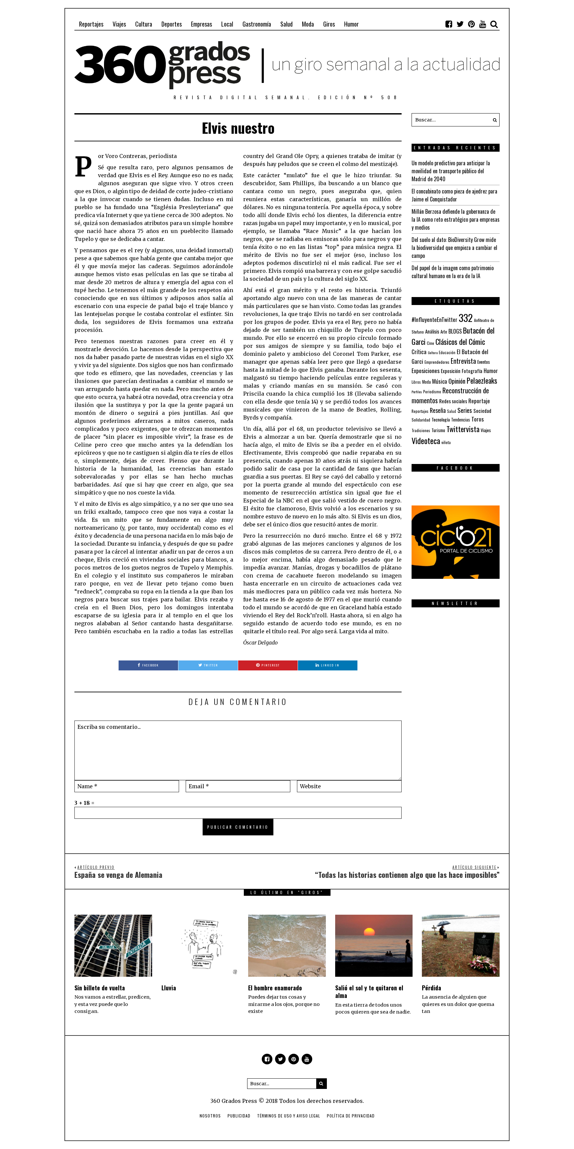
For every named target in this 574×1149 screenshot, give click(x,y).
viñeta (446, 442)
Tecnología (440, 419)
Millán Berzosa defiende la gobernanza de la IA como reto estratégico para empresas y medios (456, 219)
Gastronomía (256, 24)
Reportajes (91, 24)
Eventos (483, 361)
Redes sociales (453, 401)
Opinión (456, 380)
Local (227, 24)
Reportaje (479, 401)
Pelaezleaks (482, 380)
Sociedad (482, 410)
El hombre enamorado (275, 987)
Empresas (201, 24)
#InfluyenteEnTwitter (434, 319)
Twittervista (462, 428)
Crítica (419, 351)
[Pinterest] (471, 24)
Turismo (438, 430)
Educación (447, 352)
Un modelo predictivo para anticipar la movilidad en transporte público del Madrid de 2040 (451, 171)
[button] (493, 119)
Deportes (171, 24)
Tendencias (460, 420)
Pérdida (431, 987)
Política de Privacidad (351, 1115)
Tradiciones (421, 430)
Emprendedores (437, 362)
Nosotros (210, 1115)
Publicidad (239, 1115)
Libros (416, 382)
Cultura (143, 24)
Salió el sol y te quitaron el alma (369, 991)
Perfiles (417, 391)
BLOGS (455, 331)
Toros (477, 419)
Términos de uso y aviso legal (288, 1115)
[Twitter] (460, 24)
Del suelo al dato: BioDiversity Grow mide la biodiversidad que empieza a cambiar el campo (454, 248)
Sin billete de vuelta (99, 987)
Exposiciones (425, 370)
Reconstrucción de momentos (450, 395)
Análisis (432, 331)
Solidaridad (421, 420)
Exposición (450, 370)
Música (439, 381)
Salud (286, 24)
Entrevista (463, 361)
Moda (308, 24)
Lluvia (168, 987)
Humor (351, 24)
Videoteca (426, 440)
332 (466, 317)
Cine (430, 343)
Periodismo (432, 391)
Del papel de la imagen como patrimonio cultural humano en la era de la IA (453, 272)
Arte (443, 332)
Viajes (119, 24)
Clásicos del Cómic (460, 341)
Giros (329, 24)
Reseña (438, 410)
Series (464, 410)
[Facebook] (448, 24)
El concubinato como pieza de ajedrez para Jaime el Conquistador (454, 195)
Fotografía (472, 370)
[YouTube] (482, 24)
